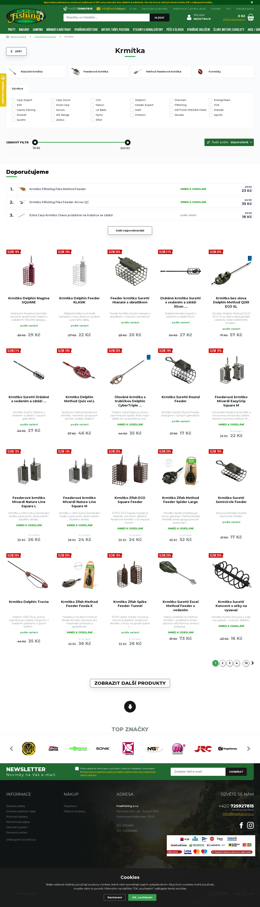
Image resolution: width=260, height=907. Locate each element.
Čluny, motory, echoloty (228, 30)
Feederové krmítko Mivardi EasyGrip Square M (231, 401)
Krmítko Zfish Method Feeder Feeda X (79, 604)
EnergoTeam (222, 100)
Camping (38, 30)
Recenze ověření (16, 832)
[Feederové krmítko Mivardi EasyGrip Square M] (231, 370)
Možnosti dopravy (17, 816)
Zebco (60, 119)
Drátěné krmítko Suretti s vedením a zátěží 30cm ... (180, 302)
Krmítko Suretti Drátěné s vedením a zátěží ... (29, 399)
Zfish (99, 119)
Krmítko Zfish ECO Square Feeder (130, 500)
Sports (218, 115)
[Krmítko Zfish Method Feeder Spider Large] (180, 470)
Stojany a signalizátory (148, 30)
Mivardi (21, 115)
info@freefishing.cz (114, 8)
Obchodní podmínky (154, 8)
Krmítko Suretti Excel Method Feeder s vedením (181, 606)
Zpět (18, 51)
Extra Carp (63, 105)
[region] (116, 25)
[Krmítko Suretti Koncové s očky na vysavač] (231, 574)
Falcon (100, 105)
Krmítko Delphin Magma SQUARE (28, 300)
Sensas (179, 115)
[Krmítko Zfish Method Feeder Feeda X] (79, 574)
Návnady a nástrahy (58, 30)
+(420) (80, 8)
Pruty (11, 30)
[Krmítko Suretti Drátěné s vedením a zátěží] (28, 370)
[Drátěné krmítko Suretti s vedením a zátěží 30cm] (180, 271)
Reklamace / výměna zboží (189, 8)
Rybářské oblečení (198, 30)
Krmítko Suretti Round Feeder (181, 399)
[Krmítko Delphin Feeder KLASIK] (79, 271)
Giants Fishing (26, 110)
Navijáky (24, 30)
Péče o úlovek (175, 30)
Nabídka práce (245, 8)
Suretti (21, 119)
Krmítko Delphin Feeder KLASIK (79, 300)
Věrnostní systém (17, 827)
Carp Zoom (63, 100)
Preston (140, 115)
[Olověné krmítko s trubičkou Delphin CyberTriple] (130, 370)
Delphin (140, 100)
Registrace (70, 806)
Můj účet (199, 15)
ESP (19, 105)
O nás (133, 8)
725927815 (236, 806)
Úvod (121, 8)
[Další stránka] (252, 663)
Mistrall (218, 110)
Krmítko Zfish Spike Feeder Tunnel (130, 604)
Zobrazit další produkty (130, 683)
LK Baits (101, 110)
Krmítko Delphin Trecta (29, 602)
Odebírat (236, 771)
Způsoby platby (15, 806)
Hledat (159, 17)
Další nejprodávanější (130, 230)
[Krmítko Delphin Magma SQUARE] (28, 271)
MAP (138, 110)
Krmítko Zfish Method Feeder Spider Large (180, 500)
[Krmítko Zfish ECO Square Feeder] (130, 470)
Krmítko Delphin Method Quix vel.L (79, 399)
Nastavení (115, 897)
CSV (98, 100)
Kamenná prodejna (18, 822)
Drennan (180, 100)
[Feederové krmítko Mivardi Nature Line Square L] (28, 470)
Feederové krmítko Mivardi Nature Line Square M (79, 502)
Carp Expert (24, 100)
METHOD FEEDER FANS (190, 110)
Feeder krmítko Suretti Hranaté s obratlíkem (130, 300)
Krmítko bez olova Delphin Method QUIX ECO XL (231, 302)
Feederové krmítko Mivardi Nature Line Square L (28, 502)
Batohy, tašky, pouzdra (115, 30)
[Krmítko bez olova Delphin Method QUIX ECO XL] (231, 271)
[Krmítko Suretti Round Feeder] (180, 370)
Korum (60, 110)
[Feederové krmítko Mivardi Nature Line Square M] (79, 470)
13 (246, 663)
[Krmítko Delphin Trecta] (28, 574)
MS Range (62, 115)
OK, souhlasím (142, 897)
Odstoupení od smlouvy (21, 839)
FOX (216, 105)
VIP (228, 8)
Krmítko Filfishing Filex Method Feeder (58, 189)
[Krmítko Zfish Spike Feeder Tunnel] (130, 574)
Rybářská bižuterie (86, 30)
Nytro (99, 115)
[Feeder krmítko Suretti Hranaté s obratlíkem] (130, 271)
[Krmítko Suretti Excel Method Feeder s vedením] (180, 574)
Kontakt (216, 8)
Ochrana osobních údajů (21, 811)
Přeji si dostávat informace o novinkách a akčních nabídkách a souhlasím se (118, 771)
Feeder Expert (144, 105)
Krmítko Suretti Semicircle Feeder (231, 500)
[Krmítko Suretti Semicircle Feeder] (231, 470)
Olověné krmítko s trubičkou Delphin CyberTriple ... (130, 401)
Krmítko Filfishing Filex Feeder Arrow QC (59, 202)
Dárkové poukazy (74, 811)
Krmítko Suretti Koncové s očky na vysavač (231, 606)
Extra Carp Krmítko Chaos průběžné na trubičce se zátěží (71, 215)
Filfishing (180, 105)
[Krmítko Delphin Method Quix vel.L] (79, 370)
